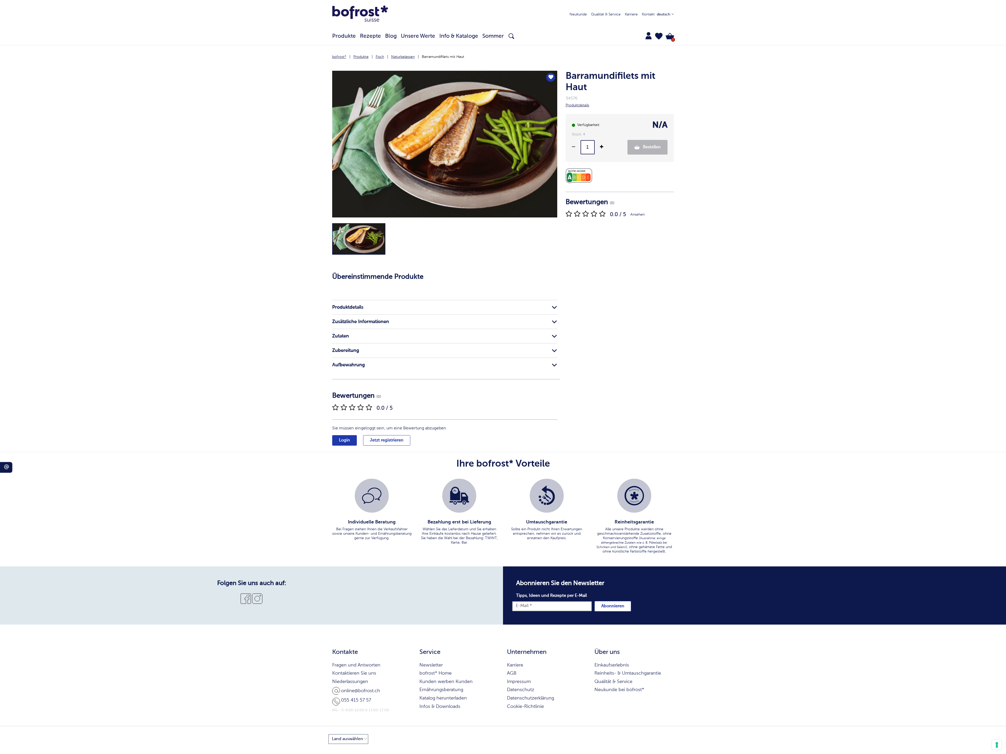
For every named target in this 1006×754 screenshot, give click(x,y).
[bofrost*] (360, 15)
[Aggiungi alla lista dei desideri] (550, 77)
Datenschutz (520, 689)
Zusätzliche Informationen (360, 321)
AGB (511, 673)
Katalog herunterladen (443, 698)
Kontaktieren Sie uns (354, 673)
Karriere (631, 14)
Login (344, 440)
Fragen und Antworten (356, 665)
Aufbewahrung (348, 365)
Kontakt (648, 14)
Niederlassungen (350, 681)
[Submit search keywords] (511, 36)
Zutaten (340, 336)
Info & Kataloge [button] (458, 36)
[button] (659, 36)
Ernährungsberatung (441, 689)
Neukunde (578, 14)
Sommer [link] (493, 36)
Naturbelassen (403, 57)
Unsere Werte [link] (418, 36)
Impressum (519, 681)
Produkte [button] (344, 36)
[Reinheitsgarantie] (634, 495)
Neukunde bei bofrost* (619, 689)
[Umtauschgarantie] (546, 495)
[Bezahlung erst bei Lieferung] (459, 495)
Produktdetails (347, 307)
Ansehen (637, 214)
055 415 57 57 (356, 700)
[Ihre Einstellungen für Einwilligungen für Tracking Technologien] (997, 745)
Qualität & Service (606, 14)
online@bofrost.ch (360, 691)
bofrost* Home (435, 673)
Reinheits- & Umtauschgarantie (627, 673)
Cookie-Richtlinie (525, 706)
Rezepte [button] (370, 36)
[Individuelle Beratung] (371, 495)
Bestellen (651, 147)
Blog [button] (391, 36)
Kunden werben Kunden (446, 681)
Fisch (380, 57)
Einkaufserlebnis (611, 665)
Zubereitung (345, 350)
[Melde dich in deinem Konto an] (648, 35)
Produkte (361, 57)
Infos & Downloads (439, 706)
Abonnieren (612, 606)
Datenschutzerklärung (530, 698)
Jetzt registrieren (386, 440)
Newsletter (431, 665)
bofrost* (339, 57)
